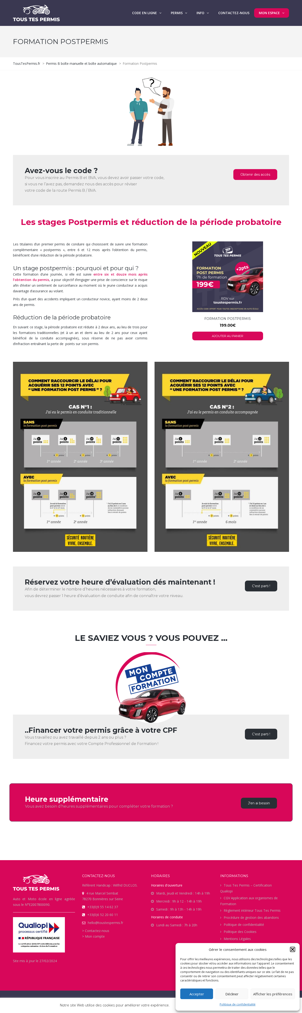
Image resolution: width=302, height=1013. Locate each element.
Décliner (232, 994)
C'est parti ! (261, 586)
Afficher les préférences (272, 994)
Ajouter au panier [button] (227, 336)
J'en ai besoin (259, 803)
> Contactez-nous (95, 930)
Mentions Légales (237, 938)
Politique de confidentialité (238, 1004)
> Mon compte (93, 936)
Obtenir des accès (255, 174)
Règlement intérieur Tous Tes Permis (252, 910)
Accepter (196, 994)
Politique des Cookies (240, 931)
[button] (292, 949)
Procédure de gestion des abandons (251, 917)
